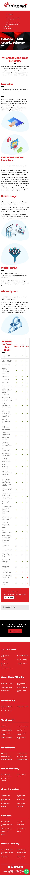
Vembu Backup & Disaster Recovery (21, 857)
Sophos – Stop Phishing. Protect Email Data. (7, 707)
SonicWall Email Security (22, 706)
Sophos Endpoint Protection (5, 779)
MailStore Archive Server (22, 759)
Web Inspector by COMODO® (21, 729)
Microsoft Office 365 (6, 756)
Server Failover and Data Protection (7, 853)
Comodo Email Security (6, 710)
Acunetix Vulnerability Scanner (6, 734)
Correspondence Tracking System (7, 825)
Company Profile (10, 607)
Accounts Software (21, 821)
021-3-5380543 (9, 14)
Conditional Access (5, 690)
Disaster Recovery (21, 849)
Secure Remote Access (6, 687)
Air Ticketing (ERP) (5, 821)
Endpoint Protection (21, 852)
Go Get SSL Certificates (6, 668)
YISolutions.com (18, 870)
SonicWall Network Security (5, 800)
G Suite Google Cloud (22, 753)
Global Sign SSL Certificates (5, 656)
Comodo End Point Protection (21, 775)
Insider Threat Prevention (22, 687)
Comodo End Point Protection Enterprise (6, 775)
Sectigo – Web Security (6, 737)
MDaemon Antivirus (5, 803)
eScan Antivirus (20, 799)
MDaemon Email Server (6, 759)
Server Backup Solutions (7, 849)
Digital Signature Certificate (5, 664)
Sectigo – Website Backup (21, 738)
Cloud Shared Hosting (22, 756)
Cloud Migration (4, 856)
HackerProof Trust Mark (22, 726)
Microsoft (3, 834)
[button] (26, 871)
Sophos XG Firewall (5, 795)
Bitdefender (3, 806)
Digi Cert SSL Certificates (23, 655)
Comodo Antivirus (21, 803)
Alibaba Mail (4, 753)
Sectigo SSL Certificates (22, 663)
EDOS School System (6, 828)
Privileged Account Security (21, 684)
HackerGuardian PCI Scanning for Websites (6, 729)
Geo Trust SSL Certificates (4, 660)
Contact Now (16, 631)
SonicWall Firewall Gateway (21, 796)
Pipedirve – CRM (5, 831)
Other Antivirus (20, 806)
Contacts (10, 597)
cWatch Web (4, 726)
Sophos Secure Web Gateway (21, 734)
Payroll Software (20, 824)
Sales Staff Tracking (21, 828)
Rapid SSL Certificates (22, 659)
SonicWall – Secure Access (21, 691)
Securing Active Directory (7, 683)
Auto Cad (19, 831)
